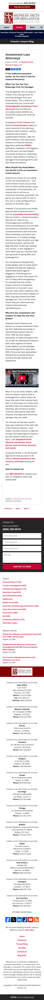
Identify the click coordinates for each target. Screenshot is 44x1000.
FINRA (28, 145)
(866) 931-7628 (25, 889)
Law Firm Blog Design (22, 997)
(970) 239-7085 (25, 717)
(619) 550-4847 (25, 799)
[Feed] (36, 919)
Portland (22, 742)
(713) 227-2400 (25, 695)
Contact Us (22, 951)
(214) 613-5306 (25, 854)
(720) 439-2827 (25, 733)
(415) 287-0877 (25, 906)
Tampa (22, 775)
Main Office (22, 685)
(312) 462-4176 (25, 816)
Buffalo (22, 824)
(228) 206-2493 (25, 766)
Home (6, 27)
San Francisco (22, 898)
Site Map (22, 948)
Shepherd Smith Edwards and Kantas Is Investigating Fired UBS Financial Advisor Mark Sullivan (20, 647)
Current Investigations (14, 585)
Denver (22, 726)
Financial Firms (12, 582)
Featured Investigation (14, 589)
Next (26, 508)
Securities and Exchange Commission (21, 606)
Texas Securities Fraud (14, 609)
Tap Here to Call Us (22, 7)
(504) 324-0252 (25, 873)
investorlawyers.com (23, 125)
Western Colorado (22, 709)
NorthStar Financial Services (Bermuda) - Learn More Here (22, 33)
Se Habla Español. (22, 36)
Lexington (22, 882)
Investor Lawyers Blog (22, 18)
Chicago (22, 808)
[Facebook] (7, 919)
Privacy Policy (22, 944)
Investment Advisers (13, 619)
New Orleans (22, 862)
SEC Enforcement (12, 596)
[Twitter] (13, 919)
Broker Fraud (10, 602)
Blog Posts (22, 955)
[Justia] (24, 919)
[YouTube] (30, 919)
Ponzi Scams (10, 613)
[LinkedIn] (19, 919)
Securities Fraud (12, 592)
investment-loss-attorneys (22, 499)
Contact (19, 27)
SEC (6, 616)
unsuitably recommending (25, 214)
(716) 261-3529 (25, 835)
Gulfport (22, 758)
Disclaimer (22, 940)
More (32, 27)
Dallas (22, 843)
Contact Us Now (22, 566)
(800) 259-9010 (15, 474)
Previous (8, 508)
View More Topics (10, 623)
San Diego (22, 791)
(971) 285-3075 (25, 750)
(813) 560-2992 (25, 783)
